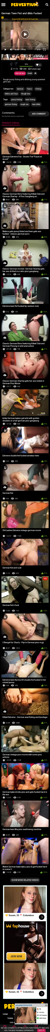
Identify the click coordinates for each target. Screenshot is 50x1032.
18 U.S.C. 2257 (35, 1018)
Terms (10, 1018)
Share (30, 73)
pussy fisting (16, 100)
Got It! (41, 1030)
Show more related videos (25, 880)
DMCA (21, 1018)
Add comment (39, 114)
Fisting (38, 89)
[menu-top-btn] (2, 4)
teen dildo (36, 104)
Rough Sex (25, 94)
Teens (29, 89)
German (20, 89)
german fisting (11, 104)
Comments (8, 112)
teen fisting (30, 100)
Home (5, 1014)
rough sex (25, 104)
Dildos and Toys (11, 94)
